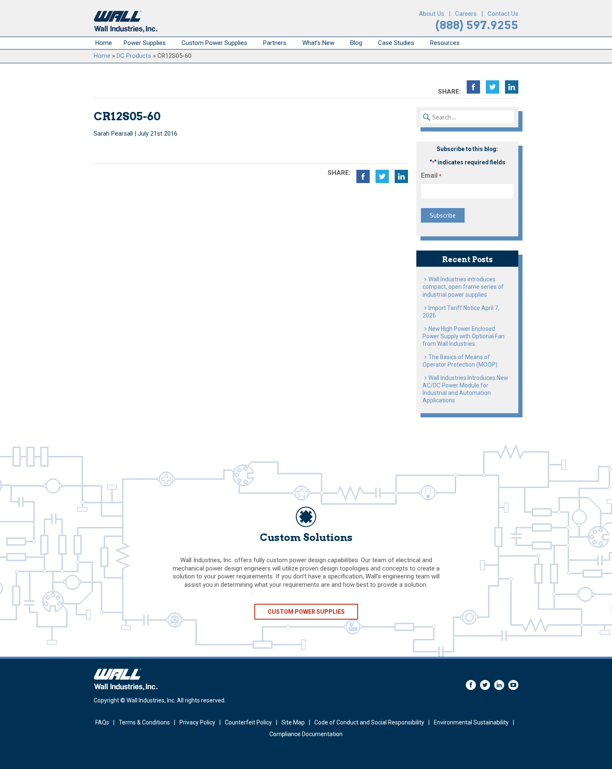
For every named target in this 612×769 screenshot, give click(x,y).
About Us (431, 13)
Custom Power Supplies (214, 43)
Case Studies (396, 43)
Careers (466, 13)
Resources (445, 43)
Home (103, 43)
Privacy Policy (197, 722)
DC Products (134, 56)
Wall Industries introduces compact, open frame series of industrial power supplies (463, 287)
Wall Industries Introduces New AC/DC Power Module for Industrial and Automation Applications (465, 389)
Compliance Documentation (306, 734)
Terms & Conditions (144, 722)
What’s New (318, 43)
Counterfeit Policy (248, 722)
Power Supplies (145, 43)
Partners (274, 43)
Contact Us (503, 13)
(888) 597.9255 (476, 25)
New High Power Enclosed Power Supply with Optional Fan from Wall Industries (464, 336)
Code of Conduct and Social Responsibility (369, 722)
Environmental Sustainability (471, 722)
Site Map (293, 722)
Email (431, 175)
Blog (356, 43)
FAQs (102, 722)
